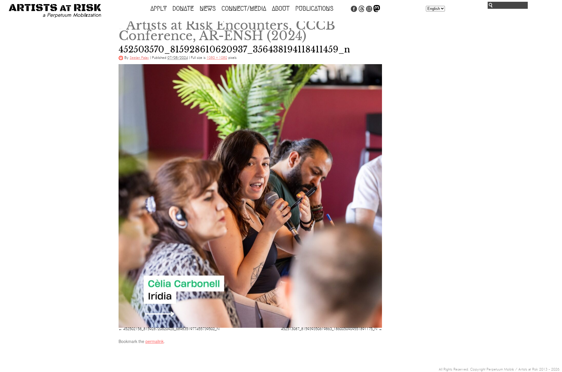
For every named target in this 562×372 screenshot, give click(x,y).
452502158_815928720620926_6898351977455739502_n (171, 329)
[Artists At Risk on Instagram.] (369, 10)
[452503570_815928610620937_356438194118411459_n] (250, 196)
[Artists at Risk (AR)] (55, 11)
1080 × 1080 (217, 57)
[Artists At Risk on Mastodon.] (376, 10)
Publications (314, 8)
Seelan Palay (139, 57)
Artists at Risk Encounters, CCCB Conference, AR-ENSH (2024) (227, 30)
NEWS (208, 8)
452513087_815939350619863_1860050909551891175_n (329, 329)
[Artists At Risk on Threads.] (361, 10)
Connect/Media (244, 8)
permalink (154, 341)
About (280, 8)
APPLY (158, 8)
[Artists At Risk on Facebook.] (354, 10)
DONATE (183, 8)
